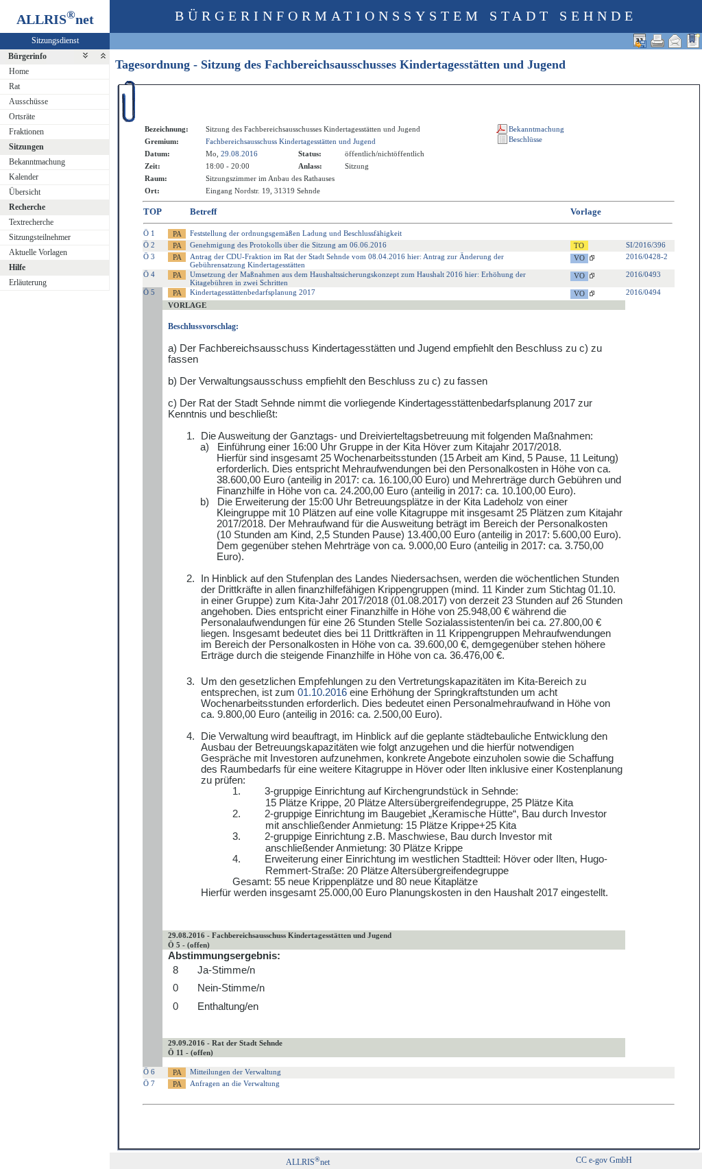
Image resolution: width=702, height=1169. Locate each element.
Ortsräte (22, 116)
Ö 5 (149, 292)
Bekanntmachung (37, 162)
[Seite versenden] (675, 41)
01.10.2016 (322, 692)
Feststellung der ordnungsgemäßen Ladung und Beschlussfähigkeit (296, 233)
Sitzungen (26, 147)
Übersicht (24, 192)
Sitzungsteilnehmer (40, 237)
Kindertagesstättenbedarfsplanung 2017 (252, 292)
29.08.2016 (239, 153)
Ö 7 (149, 1083)
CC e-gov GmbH (604, 1160)
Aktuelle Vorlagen (38, 252)
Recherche (27, 207)
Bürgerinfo (27, 56)
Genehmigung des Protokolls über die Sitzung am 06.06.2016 (288, 245)
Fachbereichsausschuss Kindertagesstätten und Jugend (291, 141)
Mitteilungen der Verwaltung (235, 1072)
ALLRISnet (308, 1162)
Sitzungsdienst (55, 40)
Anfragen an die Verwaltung (235, 1083)
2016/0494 (643, 292)
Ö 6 (149, 1072)
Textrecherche (31, 222)
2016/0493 (643, 274)
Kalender (23, 177)
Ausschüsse (28, 101)
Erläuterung (28, 282)
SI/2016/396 (646, 245)
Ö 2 (149, 245)
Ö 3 (149, 256)
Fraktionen (26, 131)
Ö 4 (149, 274)
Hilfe (17, 267)
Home (19, 71)
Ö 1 (149, 233)
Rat (14, 86)
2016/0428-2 (647, 256)
